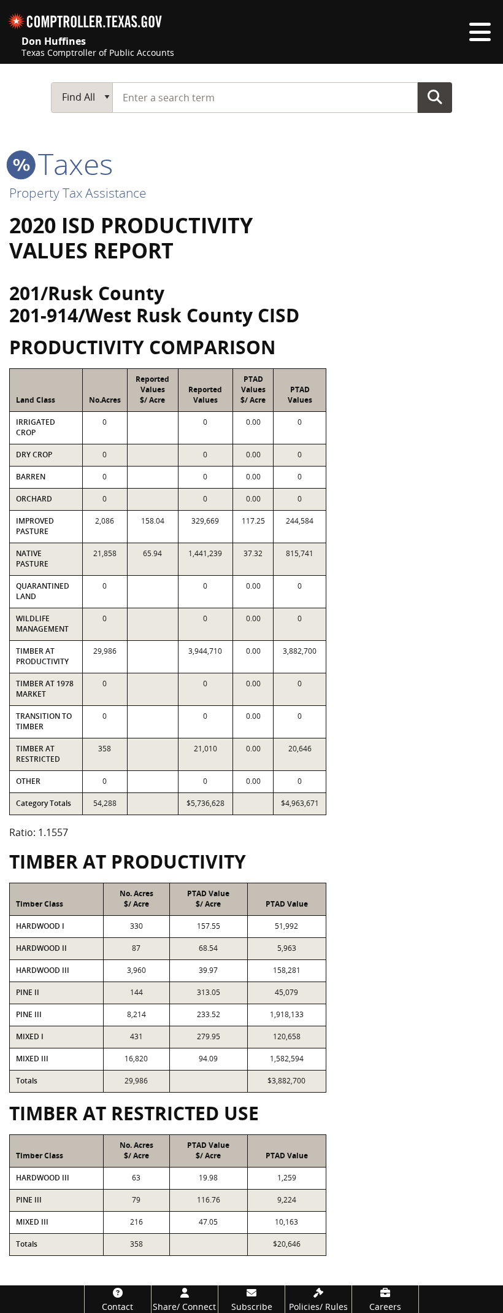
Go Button (435, 97)
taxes (72, 164)
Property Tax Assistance (78, 192)
